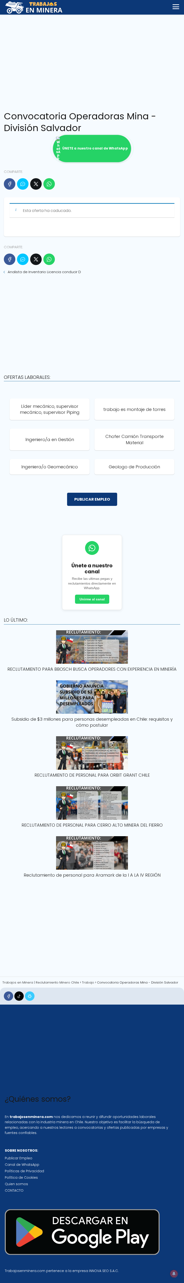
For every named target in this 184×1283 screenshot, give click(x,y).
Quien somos (16, 1184)
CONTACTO (14, 1190)
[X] (36, 184)
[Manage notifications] (174, 1273)
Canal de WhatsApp (22, 1164)
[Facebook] (9, 184)
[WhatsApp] (49, 184)
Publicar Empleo (18, 1158)
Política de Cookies (21, 1177)
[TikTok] (19, 996)
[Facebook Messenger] (23, 184)
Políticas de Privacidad (24, 1171)
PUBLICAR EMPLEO (92, 499)
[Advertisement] (92, 61)
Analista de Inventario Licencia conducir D (44, 271)
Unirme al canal (92, 599)
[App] (29, 996)
